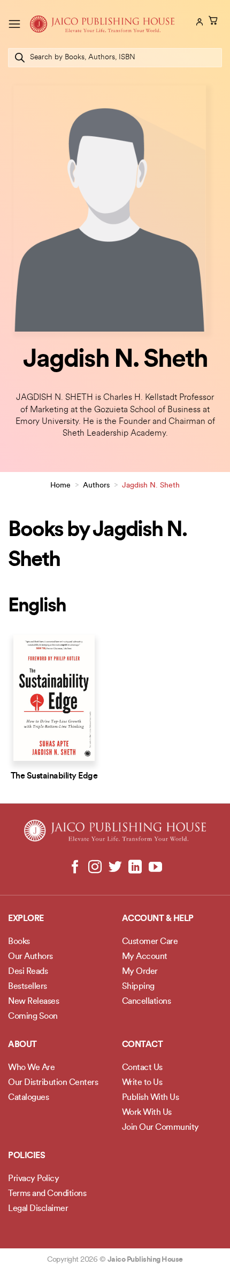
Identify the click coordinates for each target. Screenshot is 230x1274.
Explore (26, 919)
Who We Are (31, 1068)
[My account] (198, 22)
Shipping (138, 986)
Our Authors (30, 957)
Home (60, 486)
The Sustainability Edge (54, 776)
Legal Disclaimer (38, 1209)
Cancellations (146, 1001)
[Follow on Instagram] (95, 867)
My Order (140, 972)
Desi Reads (28, 972)
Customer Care (150, 942)
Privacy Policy (33, 1179)
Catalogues (28, 1098)
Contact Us (142, 1068)
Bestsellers (27, 986)
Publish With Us (150, 1098)
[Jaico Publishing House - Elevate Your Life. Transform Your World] (102, 24)
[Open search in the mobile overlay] (115, 57)
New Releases (33, 1001)
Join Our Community (160, 1127)
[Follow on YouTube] (155, 867)
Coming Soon (33, 1016)
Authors (96, 486)
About (22, 1045)
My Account (144, 957)
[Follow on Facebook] (75, 867)
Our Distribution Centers (53, 1083)
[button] (14, 24)
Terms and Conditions (47, 1194)
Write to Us (142, 1083)
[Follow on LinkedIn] (135, 867)
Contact (142, 1045)
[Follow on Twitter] (115, 867)
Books (19, 942)
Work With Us (147, 1112)
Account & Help (158, 919)
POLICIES (26, 1156)
